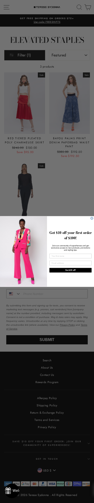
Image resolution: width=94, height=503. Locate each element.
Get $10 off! (70, 270)
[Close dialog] (92, 218)
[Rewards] (12, 491)
